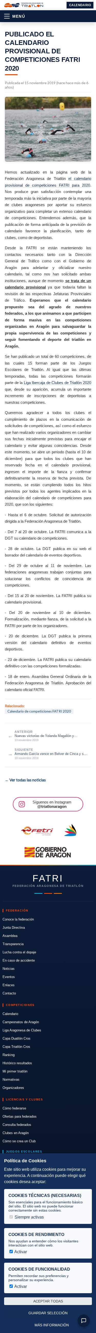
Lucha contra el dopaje (19, 952)
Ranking (9, 1055)
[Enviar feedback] (84, 1321)
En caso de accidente (19, 960)
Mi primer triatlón (15, 1071)
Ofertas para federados (20, 1116)
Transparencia (13, 944)
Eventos (9, 977)
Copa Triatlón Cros (16, 1047)
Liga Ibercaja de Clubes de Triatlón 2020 (57, 382)
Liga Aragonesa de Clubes (22, 1030)
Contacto (9, 993)
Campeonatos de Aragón (21, 1022)
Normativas (11, 1079)
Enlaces (9, 985)
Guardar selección (48, 1313)
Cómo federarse (14, 1108)
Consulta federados (17, 1125)
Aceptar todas (48, 1301)
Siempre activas (29, 1217)
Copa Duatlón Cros (16, 1038)
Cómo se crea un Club (19, 1141)
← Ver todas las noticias (25, 780)
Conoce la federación (18, 919)
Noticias (9, 969)
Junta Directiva (14, 927)
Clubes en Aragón (16, 1133)
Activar (20, 1252)
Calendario (80, 5)
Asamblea (10, 936)
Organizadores (13, 1088)
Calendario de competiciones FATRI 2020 (39, 711)
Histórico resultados (17, 1063)
